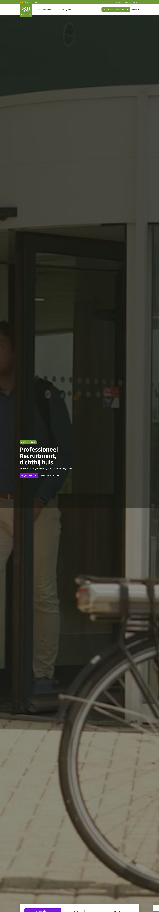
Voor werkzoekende (43, 9)
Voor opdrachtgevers (63, 9)
